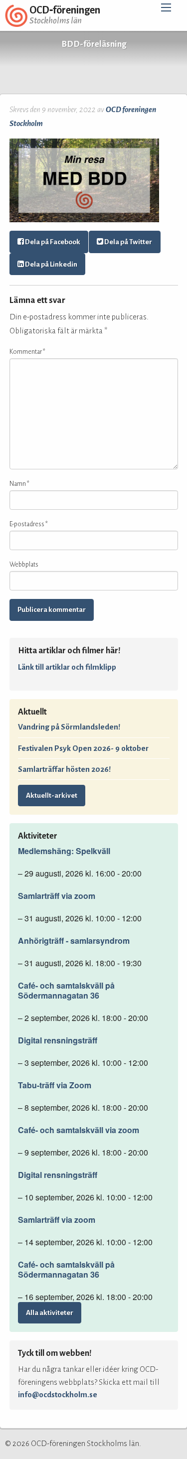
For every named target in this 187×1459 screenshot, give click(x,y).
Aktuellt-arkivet (51, 795)
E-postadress (28, 524)
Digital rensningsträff (57, 1040)
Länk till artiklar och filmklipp (67, 667)
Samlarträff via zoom (56, 896)
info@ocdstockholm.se (57, 1394)
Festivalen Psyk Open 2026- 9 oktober (83, 748)
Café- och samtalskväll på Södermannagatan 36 (66, 991)
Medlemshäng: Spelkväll (64, 851)
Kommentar (27, 351)
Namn (19, 483)
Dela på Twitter (127, 242)
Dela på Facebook (52, 242)
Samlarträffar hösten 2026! (64, 769)
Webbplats (23, 564)
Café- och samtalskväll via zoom (78, 1130)
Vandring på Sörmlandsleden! (69, 727)
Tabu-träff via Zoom (54, 1085)
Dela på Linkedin (50, 264)
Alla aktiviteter (49, 1312)
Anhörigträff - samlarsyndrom (74, 941)
